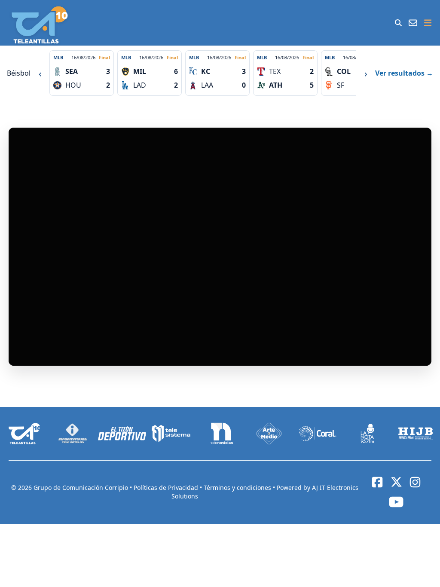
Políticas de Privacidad (167, 487)
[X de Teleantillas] (396, 482)
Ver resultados (404, 73)
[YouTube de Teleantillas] (396, 502)
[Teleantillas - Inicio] (40, 25)
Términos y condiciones (238, 487)
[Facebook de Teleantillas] (377, 482)
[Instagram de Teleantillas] (415, 482)
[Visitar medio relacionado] (24, 433)
